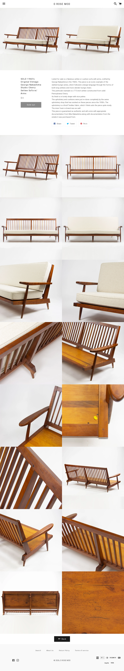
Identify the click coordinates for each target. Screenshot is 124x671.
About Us (50, 650)
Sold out (31, 105)
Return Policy (64, 650)
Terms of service (82, 650)
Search (38, 650)
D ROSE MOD (62, 4)
